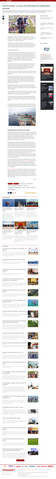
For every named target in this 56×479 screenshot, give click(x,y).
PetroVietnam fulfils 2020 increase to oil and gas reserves (7, 209)
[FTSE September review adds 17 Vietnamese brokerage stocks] (33, 364)
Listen (44, 90)
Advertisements (48, 469)
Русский (51, 0)
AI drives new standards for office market (11, 418)
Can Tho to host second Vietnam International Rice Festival (13, 439)
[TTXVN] (10, 466)
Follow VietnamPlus (28, 192)
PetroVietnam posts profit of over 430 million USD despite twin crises (20, 232)
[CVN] (38, 466)
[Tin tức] (18, 466)
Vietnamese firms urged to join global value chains (13, 333)
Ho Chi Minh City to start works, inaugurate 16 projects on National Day (14, 396)
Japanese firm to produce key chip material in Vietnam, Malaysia (14, 428)
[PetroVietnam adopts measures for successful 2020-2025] (8, 225)
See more (6, 246)
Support (32, 469)
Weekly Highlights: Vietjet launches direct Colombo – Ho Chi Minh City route (44, 95)
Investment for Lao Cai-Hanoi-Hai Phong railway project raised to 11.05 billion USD (13, 279)
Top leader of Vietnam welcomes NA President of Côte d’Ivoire (46, 77)
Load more (20, 460)
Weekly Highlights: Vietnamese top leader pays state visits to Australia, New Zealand (44, 104)
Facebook (3, 16)
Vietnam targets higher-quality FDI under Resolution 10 (46, 38)
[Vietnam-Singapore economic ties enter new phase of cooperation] (33, 385)
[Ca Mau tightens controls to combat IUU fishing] (33, 410)
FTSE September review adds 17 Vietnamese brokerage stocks (14, 362)
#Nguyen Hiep (20, 185)
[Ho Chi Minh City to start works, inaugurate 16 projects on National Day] (33, 398)
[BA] (51, 466)
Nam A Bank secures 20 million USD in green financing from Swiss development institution (46, 24)
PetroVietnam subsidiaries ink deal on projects (31, 208)
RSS (29, 469)
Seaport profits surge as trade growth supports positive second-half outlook (14, 300)
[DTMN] (44, 466)
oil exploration (21, 138)
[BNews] (22, 466)
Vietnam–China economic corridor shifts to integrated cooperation (14, 270)
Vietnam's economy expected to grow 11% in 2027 (12, 352)
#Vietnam (23, 187)
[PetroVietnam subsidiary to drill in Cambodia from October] (32, 225)
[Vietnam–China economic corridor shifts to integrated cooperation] (33, 272)
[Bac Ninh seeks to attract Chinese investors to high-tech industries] (33, 251)
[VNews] (15, 466)
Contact (19, 470)
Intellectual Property (20, 469)
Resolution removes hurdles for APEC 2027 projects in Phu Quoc (14, 290)
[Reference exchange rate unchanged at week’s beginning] (33, 345)
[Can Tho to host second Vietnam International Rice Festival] (33, 441)
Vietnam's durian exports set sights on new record (46, 28)
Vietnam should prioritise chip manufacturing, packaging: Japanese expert (46, 33)
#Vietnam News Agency (11, 189)
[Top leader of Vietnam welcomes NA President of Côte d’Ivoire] (47, 71)
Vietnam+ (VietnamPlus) (9, 0)
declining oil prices (26, 160)
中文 (48, 0)
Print (3, 21)
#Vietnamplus (33, 187)
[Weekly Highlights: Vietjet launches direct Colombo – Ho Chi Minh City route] (51, 95)
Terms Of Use (26, 469)
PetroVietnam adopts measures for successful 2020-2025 (7, 232)
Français (43, 0)
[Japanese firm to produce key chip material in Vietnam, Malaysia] (33, 430)
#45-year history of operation (12, 185)
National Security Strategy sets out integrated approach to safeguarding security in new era (46, 57)
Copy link (3, 23)
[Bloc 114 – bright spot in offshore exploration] (20, 203)
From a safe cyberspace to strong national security (44, 87)
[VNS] (32, 466)
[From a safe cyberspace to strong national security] (51, 88)
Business (4, 3)
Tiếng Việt (37, 0)
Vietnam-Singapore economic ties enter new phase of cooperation (14, 383)
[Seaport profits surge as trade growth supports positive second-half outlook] (33, 302)
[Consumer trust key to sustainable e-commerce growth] (33, 314)
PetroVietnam (29, 153)
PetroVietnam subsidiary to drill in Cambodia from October (32, 232)
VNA (39, 469)
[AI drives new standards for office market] (33, 420)
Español (46, 0)
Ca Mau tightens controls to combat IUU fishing (12, 407)
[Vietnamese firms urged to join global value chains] (33, 335)
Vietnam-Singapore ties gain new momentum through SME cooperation (14, 372)
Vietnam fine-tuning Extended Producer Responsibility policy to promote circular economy (14, 321)
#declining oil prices (30, 183)
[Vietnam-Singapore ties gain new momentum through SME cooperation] (33, 374)
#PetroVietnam (10, 183)
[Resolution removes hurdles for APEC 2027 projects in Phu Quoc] (33, 292)
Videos (43, 65)
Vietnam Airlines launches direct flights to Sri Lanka (13, 259)
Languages (36, 469)
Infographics (45, 43)
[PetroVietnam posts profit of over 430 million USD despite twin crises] (20, 225)
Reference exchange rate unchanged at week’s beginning (14, 342)
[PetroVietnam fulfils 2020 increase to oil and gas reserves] (8, 203)
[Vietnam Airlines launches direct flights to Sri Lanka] (33, 262)
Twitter (3, 19)
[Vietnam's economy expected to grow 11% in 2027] (33, 355)
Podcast (44, 84)
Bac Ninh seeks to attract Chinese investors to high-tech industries (14, 249)
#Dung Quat (25, 185)
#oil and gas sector (22, 183)
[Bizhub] (26, 466)
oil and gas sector (12, 169)
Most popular (45, 15)
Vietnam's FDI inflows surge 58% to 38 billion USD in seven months (46, 18)
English (40, 0)
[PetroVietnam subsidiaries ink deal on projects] (32, 203)
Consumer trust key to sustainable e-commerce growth (14, 311)
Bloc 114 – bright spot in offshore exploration (19, 208)
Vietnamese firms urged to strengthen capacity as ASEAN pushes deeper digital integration (13, 449)
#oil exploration (16, 183)
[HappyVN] (5, 466)
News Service (43, 469)
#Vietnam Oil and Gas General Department (14, 187)
